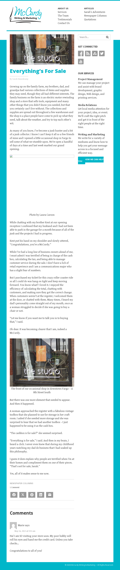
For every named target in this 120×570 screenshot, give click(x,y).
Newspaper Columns (21, 483)
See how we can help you (91, 160)
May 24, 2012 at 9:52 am (24, 531)
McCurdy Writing (26, 15)
